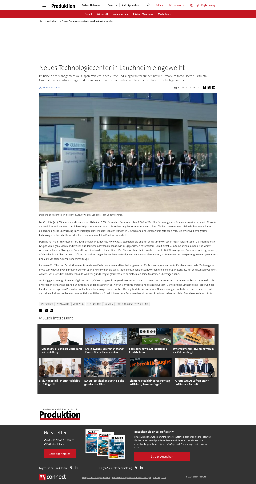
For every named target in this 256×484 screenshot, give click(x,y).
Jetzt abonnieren (60, 454)
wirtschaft (47, 304)
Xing (72, 467)
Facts (163, 477)
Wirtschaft (102, 14)
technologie (94, 304)
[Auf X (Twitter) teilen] (209, 88)
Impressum (105, 477)
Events (111, 5)
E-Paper (160, 5)
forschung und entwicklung (132, 304)
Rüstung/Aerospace (143, 14)
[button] (45, 374)
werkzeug (78, 304)
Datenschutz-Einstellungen (139, 477)
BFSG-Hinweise (119, 477)
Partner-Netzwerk (91, 5)
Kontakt (156, 477)
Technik (88, 14)
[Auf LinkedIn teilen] (214, 88)
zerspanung (63, 304)
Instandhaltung (120, 14)
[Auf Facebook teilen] (205, 88)
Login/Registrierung (205, 5)
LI (77, 467)
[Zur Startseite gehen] (63, 5)
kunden (109, 304)
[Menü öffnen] (44, 5)
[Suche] (148, 5)
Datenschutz (93, 477)
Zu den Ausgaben (162, 457)
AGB (84, 477)
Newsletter (180, 5)
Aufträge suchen (130, 5)
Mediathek (163, 14)
